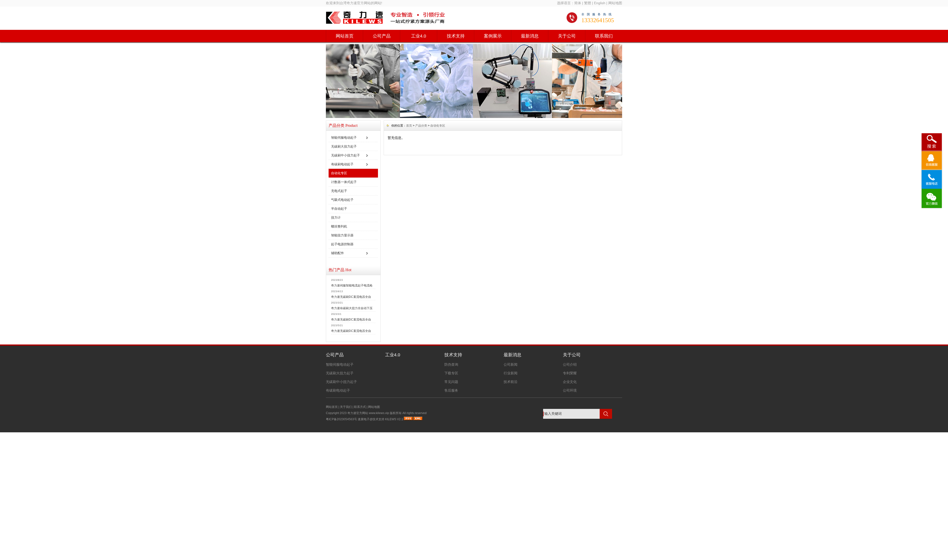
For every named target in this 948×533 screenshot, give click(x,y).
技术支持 (456, 36)
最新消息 (530, 36)
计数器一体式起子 (344, 182)
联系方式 (360, 407)
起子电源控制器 (342, 244)
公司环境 (570, 390)
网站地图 (615, 3)
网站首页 (345, 36)
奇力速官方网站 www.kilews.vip (368, 413)
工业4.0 (418, 36)
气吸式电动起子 (342, 200)
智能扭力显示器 (342, 235)
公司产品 (382, 36)
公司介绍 (570, 364)
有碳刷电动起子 (342, 164)
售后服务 (451, 390)
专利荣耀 (570, 373)
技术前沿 (510, 382)
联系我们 (604, 36)
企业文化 (570, 382)
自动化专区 (339, 173)
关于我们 (346, 407)
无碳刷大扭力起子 (344, 146)
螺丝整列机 (339, 226)
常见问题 (451, 382)
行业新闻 (510, 373)
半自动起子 (339, 208)
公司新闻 (510, 364)
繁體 (587, 3)
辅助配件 (337, 253)
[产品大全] (474, 117)
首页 (409, 125)
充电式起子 (339, 191)
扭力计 (336, 217)
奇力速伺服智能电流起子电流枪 (352, 285)
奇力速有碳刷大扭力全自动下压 (352, 308)
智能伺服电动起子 (344, 137)
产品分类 (421, 125)
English (599, 3)
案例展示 (493, 36)
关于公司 (567, 36)
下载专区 (451, 373)
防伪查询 (451, 364)
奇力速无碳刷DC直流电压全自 (351, 297)
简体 (577, 3)
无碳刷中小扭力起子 (345, 155)
